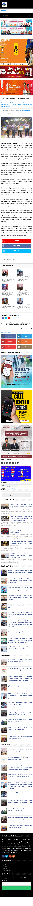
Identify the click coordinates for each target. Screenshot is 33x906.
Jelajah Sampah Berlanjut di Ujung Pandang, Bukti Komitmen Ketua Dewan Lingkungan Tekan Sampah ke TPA (20, 640)
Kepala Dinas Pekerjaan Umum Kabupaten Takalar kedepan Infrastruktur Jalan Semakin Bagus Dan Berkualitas (20, 712)
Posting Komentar (5, 332)
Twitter (16, 250)
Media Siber (26, 895)
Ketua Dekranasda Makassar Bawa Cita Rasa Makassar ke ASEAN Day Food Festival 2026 (20, 605)
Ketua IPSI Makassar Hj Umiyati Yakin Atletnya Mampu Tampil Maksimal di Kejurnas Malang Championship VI (20, 589)
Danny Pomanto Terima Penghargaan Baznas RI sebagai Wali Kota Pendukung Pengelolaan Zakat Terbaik (23, 293)
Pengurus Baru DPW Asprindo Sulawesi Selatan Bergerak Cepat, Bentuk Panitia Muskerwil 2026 (20, 580)
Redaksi (5, 866)
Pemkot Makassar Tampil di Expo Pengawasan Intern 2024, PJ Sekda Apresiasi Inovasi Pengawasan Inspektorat (8, 279)
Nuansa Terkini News (9, 315)
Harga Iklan (6, 864)
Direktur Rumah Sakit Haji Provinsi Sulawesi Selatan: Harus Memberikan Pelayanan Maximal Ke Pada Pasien (20, 678)
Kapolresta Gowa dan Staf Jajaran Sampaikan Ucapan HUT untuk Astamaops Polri (21, 543)
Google (16, 241)
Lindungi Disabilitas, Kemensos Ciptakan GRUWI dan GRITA (8, 306)
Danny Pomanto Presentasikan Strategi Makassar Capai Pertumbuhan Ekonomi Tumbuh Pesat (7, 293)
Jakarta (7, 98)
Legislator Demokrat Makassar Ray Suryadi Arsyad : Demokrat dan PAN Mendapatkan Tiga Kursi (20, 572)
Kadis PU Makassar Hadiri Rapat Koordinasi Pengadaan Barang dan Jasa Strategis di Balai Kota (21, 518)
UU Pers (5, 868)
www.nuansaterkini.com (10, 895)
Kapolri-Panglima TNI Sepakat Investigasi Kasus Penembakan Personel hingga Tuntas (24, 278)
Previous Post (25, 329)
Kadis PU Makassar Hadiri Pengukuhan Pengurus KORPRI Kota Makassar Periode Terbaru (21, 530)
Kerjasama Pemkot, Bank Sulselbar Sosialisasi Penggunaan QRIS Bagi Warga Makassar (17, 323)
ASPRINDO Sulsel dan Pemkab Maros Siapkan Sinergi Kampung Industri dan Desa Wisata (20, 597)
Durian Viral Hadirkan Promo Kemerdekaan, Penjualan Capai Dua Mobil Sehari (21, 506)
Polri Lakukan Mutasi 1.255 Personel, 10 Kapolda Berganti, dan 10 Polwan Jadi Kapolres (24, 306)
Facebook (16, 245)
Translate (12, 488)
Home (2, 98)
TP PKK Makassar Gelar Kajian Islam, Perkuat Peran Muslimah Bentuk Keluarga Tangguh (21, 555)
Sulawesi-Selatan (15, 893)
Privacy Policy (7, 870)
